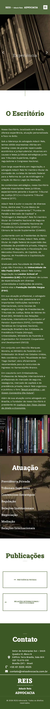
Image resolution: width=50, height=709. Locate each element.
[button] (3, 52)
